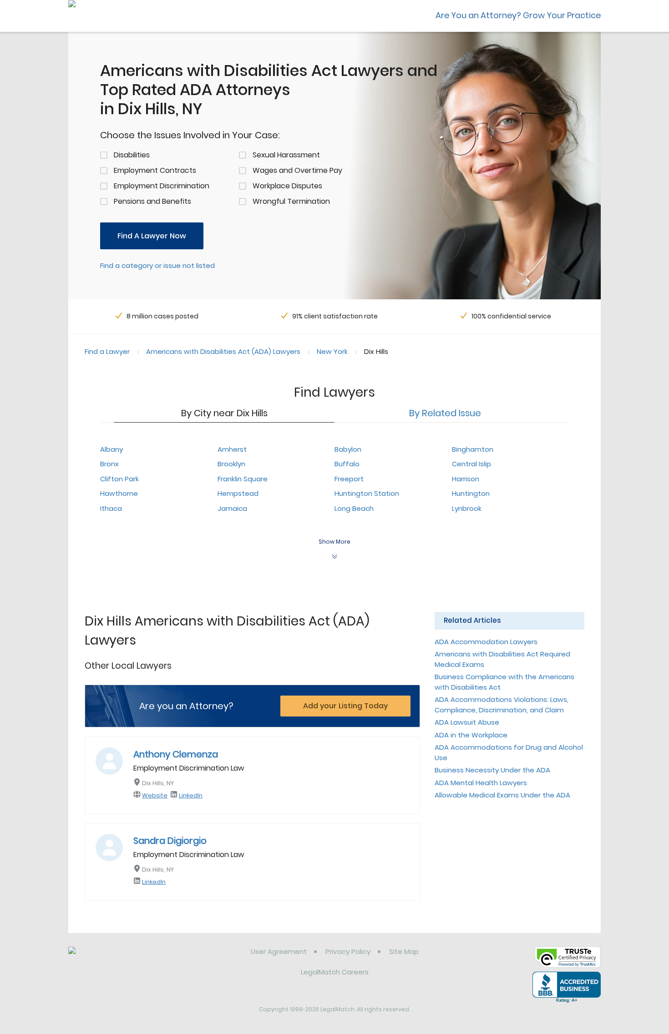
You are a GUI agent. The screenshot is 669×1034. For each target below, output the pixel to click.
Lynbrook (466, 508)
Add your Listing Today (345, 706)
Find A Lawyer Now (151, 236)
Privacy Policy (347, 951)
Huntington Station (366, 493)
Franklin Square (243, 479)
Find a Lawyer (107, 351)
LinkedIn (191, 795)
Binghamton (472, 449)
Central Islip (471, 464)
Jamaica (232, 508)
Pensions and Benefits (152, 201)
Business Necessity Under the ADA (492, 770)
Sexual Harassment (286, 155)
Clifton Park (119, 479)
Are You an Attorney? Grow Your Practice (518, 15)
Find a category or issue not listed (157, 265)
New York (332, 351)
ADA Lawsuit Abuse (467, 722)
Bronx (109, 464)
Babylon (347, 449)
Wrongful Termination (291, 201)
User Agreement (279, 951)
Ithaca (111, 508)
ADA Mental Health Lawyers (481, 782)
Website (154, 795)
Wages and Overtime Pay (297, 170)
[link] (115, 958)
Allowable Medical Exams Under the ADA (502, 795)
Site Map (404, 951)
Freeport (349, 479)
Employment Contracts (155, 170)
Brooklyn (231, 464)
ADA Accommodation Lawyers (486, 641)
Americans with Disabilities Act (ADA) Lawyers (223, 351)
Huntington (471, 493)
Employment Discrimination (161, 186)
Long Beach (354, 508)
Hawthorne (119, 493)
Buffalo (347, 464)
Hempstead (238, 493)
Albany (111, 449)
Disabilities (132, 155)
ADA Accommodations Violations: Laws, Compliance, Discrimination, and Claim (501, 705)
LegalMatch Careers (335, 972)
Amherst (232, 449)
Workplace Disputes (287, 186)
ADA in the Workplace (471, 735)
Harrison (465, 479)
